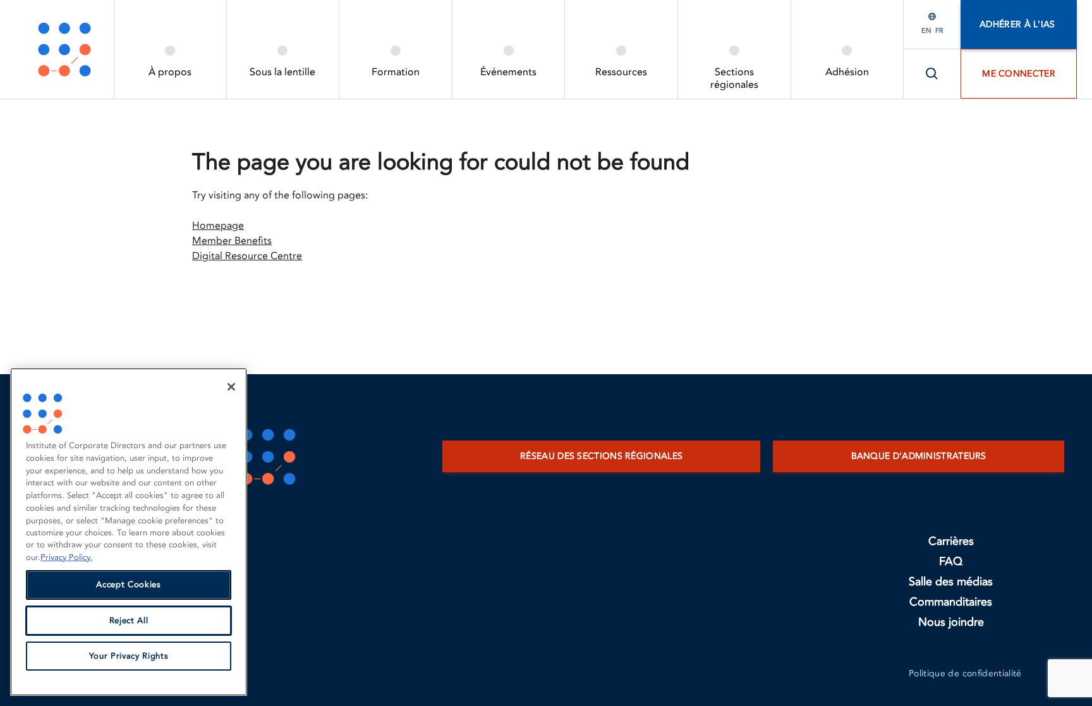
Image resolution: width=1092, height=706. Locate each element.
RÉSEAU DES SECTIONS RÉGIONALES (601, 456)
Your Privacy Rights (128, 656)
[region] (128, 532)
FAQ (950, 561)
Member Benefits (232, 241)
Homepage (218, 226)
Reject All (129, 620)
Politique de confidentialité (965, 673)
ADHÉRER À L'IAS (1019, 24)
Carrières (951, 541)
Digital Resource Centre (247, 256)
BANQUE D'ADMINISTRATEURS (918, 456)
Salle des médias (951, 582)
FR (939, 30)
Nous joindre (951, 622)
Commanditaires (950, 602)
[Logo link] (64, 49)
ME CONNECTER (1018, 74)
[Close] (231, 387)
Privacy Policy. (66, 557)
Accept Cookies (128, 585)
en (926, 30)
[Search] (932, 74)
